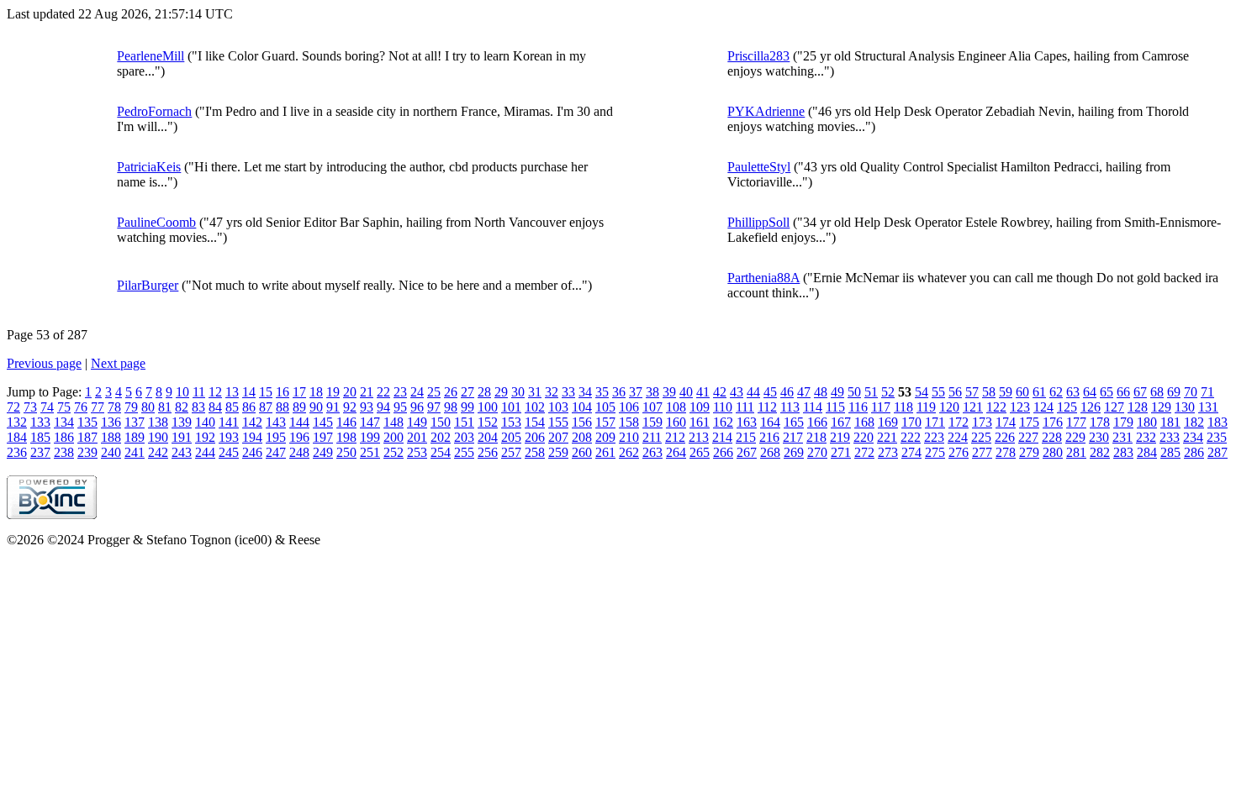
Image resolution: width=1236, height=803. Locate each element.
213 (699, 437)
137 (134, 422)
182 (1194, 422)
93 (366, 407)
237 (40, 452)
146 (346, 422)
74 (47, 407)
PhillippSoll (758, 222)
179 (1123, 422)
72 (13, 407)
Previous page (44, 363)
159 (652, 422)
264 (676, 452)
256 (488, 452)
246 (252, 452)
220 (863, 437)
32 (551, 392)
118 (903, 407)
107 (652, 407)
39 (669, 392)
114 (812, 407)
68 (1157, 392)
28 (484, 392)
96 (417, 407)
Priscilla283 (758, 56)
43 (736, 392)
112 (767, 407)
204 (488, 437)
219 (840, 437)
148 (393, 422)
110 (722, 407)
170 (911, 422)
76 (80, 407)
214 (722, 437)
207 (558, 437)
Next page (118, 363)
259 (558, 452)
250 (346, 452)
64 (1089, 392)
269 (794, 452)
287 (1217, 452)
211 (652, 437)
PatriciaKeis (149, 167)
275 (935, 452)
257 (511, 452)
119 (926, 407)
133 (40, 422)
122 (996, 407)
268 (770, 452)
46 (787, 392)
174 (1006, 422)
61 (1039, 392)
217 (793, 437)
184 (17, 437)
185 (40, 437)
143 (276, 422)
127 (1114, 407)
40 (686, 392)
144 (299, 422)
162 (723, 422)
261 (605, 452)
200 (393, 437)
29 (501, 392)
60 (1022, 392)
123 (1020, 407)
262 (629, 452)
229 (1075, 437)
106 (629, 407)
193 (229, 437)
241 (134, 452)
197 (323, 437)
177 (1076, 422)
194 (252, 437)
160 (676, 422)
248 (299, 452)
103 (558, 407)
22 (383, 392)
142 (252, 422)
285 (1170, 452)
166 (817, 422)
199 (370, 437)
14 (249, 392)
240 (111, 452)
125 (1067, 407)
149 (417, 422)
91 (333, 407)
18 (316, 392)
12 (215, 392)
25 (434, 392)
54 (921, 392)
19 (333, 392)
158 (629, 422)
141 (229, 422)
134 (64, 422)
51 (871, 392)
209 (605, 437)
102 (535, 407)
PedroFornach (154, 111)
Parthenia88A (763, 277)
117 (880, 407)
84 (215, 407)
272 (864, 452)
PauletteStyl (758, 167)
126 (1090, 407)
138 (158, 422)
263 (652, 452)
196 (299, 437)
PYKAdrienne (766, 111)
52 (888, 392)
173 (982, 422)
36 (619, 392)
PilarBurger (147, 285)
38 (652, 392)
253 (417, 452)
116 (858, 407)
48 (820, 392)
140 (205, 422)
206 (535, 437)
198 (346, 437)
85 (232, 407)
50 (854, 392)
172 (958, 422)
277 (982, 452)
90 (316, 407)
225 (981, 437)
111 (745, 407)
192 (205, 437)
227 (1028, 437)
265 (699, 452)
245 (229, 452)
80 (148, 407)
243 (182, 452)
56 (955, 392)
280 (1053, 452)
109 (699, 407)
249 (323, 452)
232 (1146, 437)
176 (1053, 422)
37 (635, 392)
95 (400, 407)
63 (1073, 392)
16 (282, 392)
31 (534, 392)
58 (989, 392)
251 (370, 452)
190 (158, 437)
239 (87, 452)
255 (464, 452)
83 (198, 407)
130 (1185, 407)
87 (265, 407)
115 (835, 407)
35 (602, 392)
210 (629, 437)
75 (64, 407)
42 (719, 392)
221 (887, 437)
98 (450, 407)
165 (794, 422)
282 (1100, 452)
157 (605, 422)
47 (804, 392)
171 (935, 422)
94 (383, 407)
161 (699, 422)
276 (958, 452)
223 (934, 437)
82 (181, 407)
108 (676, 407)
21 (366, 392)
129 (1161, 407)
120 (949, 407)
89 (299, 407)
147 (370, 422)
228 (1052, 437)
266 (723, 452)
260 (582, 452)
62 (1056, 392)
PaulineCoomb (156, 222)
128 (1138, 407)
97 (434, 407)
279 (1029, 452)
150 (440, 422)
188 (111, 437)
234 (1193, 437)
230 (1099, 437)
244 (205, 452)
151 (464, 422)
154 (535, 422)
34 (585, 392)
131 (1208, 407)
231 (1122, 437)
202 (440, 437)
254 (440, 452)
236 (17, 452)
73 (30, 407)
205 (511, 437)
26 (450, 392)
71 (1207, 392)
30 (518, 392)
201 (417, 437)
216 (769, 437)
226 (1005, 437)
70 (1190, 392)
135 (87, 422)
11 (199, 392)
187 (87, 437)
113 (790, 407)
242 (158, 452)
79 (131, 407)
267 (747, 452)
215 (746, 437)
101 (511, 407)
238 (64, 452)
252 (393, 452)
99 (467, 407)
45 (770, 392)
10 (182, 392)
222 (911, 437)
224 (958, 437)
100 (488, 407)
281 (1076, 452)
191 (182, 437)
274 (911, 452)
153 (511, 422)
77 (97, 407)
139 (182, 422)
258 (535, 452)
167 (841, 422)
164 (770, 422)
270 (817, 452)
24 (417, 392)
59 (1005, 392)
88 (282, 407)
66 (1123, 392)
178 (1100, 422)
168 (864, 422)
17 (299, 392)
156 (582, 422)
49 (837, 392)
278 (1006, 452)
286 (1194, 452)
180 (1147, 422)
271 (841, 452)
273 (888, 452)
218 (816, 437)
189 (134, 437)
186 (64, 437)
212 (675, 437)
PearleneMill (150, 56)
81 (165, 407)
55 (938, 392)
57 (972, 392)
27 (467, 392)
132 (17, 422)
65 (1106, 392)
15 (265, 392)
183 (1217, 422)
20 (350, 392)
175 (1029, 422)
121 (973, 407)
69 (1174, 392)
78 (114, 407)
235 (1217, 437)
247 (276, 452)
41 (703, 392)
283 (1123, 452)
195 (276, 437)
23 (400, 392)
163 (747, 422)
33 (568, 392)
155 (558, 422)
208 (582, 437)
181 (1170, 422)
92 (350, 407)
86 (249, 407)
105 (605, 407)
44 (753, 392)
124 (1043, 407)
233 (1169, 437)
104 (582, 407)
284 (1147, 452)
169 (888, 422)
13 (232, 392)
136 (111, 422)
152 (488, 422)
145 (323, 422)
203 (464, 437)
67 (1140, 392)
